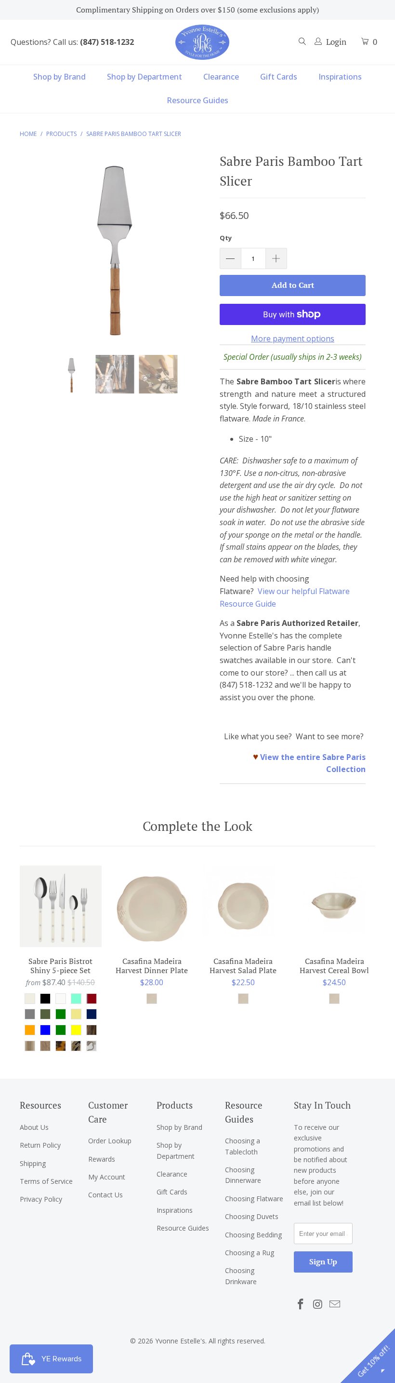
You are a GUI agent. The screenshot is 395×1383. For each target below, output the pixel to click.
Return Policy (40, 1145)
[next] (200, 251)
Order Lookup (110, 1140)
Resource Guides (197, 100)
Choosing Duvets (251, 1216)
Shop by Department (144, 76)
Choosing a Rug (249, 1252)
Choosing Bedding (253, 1234)
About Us (34, 1127)
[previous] (29, 251)
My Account (106, 1176)
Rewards (101, 1159)
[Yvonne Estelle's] (202, 42)
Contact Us (105, 1194)
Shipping (33, 1163)
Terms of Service (46, 1181)
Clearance (221, 76)
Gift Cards (278, 76)
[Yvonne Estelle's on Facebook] (301, 1304)
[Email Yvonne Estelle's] (335, 1304)
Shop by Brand (59, 76)
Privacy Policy (41, 1199)
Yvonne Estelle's (180, 1340)
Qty (226, 237)
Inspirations (340, 76)
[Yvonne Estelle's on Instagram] (318, 1304)
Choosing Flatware (254, 1198)
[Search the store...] (302, 42)
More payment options (292, 338)
